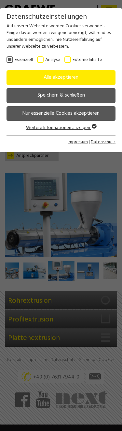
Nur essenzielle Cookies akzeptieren (61, 113)
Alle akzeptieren (61, 77)
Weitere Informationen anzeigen (58, 128)
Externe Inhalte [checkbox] (87, 60)
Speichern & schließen (61, 95)
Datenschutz (103, 142)
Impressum (78, 142)
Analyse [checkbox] (52, 60)
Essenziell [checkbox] (24, 60)
